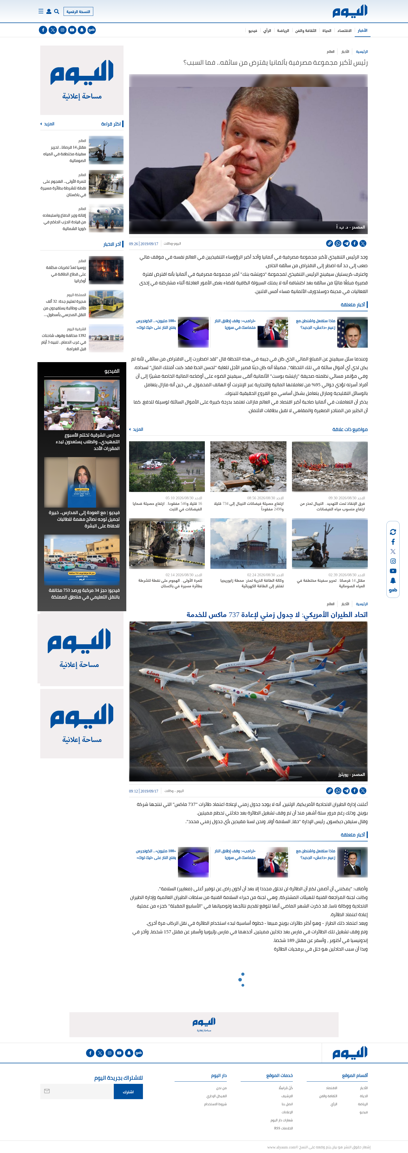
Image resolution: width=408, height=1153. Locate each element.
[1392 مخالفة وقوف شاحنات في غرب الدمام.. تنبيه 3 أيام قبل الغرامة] (106, 338)
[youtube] (72, 30)
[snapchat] (82, 30)
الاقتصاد (345, 30)
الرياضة (283, 30)
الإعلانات (287, 1112)
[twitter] (53, 30)
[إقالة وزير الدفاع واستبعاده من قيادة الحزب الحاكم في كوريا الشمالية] (106, 218)
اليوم (177, 243)
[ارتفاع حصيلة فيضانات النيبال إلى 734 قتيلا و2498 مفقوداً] (248, 466)
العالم (330, 51)
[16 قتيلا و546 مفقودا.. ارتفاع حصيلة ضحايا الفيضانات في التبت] (167, 466)
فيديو (252, 30)
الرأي (267, 30)
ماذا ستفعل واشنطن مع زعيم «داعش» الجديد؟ (315, 324)
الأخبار (362, 30)
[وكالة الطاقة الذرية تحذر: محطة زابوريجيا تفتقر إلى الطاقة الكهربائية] (248, 543)
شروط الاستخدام (215, 1104)
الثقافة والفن (305, 30)
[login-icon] (48, 11)
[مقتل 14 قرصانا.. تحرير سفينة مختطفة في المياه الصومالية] (330, 543)
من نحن (221, 1088)
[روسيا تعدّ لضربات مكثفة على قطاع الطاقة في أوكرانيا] (106, 270)
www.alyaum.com (281, 1147)
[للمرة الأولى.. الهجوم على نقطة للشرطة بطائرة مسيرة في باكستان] (167, 543)
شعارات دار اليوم (282, 1120)
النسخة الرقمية (78, 11)
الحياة (327, 30)
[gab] (91, 30)
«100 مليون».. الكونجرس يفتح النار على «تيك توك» (156, 324)
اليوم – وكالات (174, 791)
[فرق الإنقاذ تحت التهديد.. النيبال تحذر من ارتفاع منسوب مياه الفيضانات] (330, 466)
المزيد (137, 429)
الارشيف (287, 1096)
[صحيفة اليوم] (345, 11)
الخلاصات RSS (283, 1128)
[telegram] (346, 243)
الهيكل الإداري (216, 1096)
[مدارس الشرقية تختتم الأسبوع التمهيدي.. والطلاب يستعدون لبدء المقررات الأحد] (82, 405)
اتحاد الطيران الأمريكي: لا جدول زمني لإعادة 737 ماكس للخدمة (277, 613)
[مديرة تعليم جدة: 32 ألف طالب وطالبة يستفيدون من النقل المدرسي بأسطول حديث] (106, 304)
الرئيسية (362, 51)
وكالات (168, 243)
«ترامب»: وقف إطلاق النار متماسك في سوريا (235, 324)
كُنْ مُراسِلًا (286, 1088)
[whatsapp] (337, 243)
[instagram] (62, 30)
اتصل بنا (287, 1104)
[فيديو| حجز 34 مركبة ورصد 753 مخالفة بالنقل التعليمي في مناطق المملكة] (82, 560)
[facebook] (43, 30)
